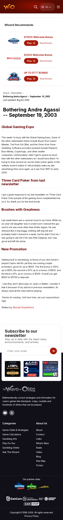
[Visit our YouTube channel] (5, 412)
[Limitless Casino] (12, 369)
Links (39, 438)
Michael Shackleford (23, 307)
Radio (39, 447)
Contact (40, 434)
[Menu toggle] (58, 7)
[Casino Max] (50, 369)
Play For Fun (8, 443)
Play (29, 43)
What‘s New (42, 443)
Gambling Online (10, 447)
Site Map (40, 460)
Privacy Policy (31, 516)
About (39, 430)
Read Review (46, 43)
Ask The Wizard (10, 452)
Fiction (39, 465)
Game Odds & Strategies (15, 430)
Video (39, 452)
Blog (38, 456)
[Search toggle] (36, 7)
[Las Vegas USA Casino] (31, 369)
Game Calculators (11, 434)
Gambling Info (9, 438)
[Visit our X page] (11, 412)
